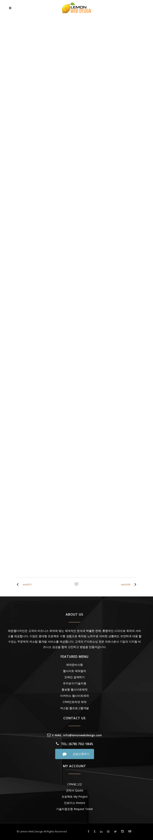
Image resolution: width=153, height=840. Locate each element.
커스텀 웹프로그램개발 (74, 708)
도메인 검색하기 (74, 677)
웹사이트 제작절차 (74, 671)
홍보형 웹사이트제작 (74, 689)
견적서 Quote (74, 790)
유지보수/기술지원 (74, 683)
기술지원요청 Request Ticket (74, 809)
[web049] (134, 584)
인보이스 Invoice (74, 803)
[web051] (19, 584)
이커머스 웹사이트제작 (74, 696)
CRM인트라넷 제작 (74, 702)
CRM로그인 (74, 784)
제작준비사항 (74, 665)
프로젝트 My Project (75, 796)
